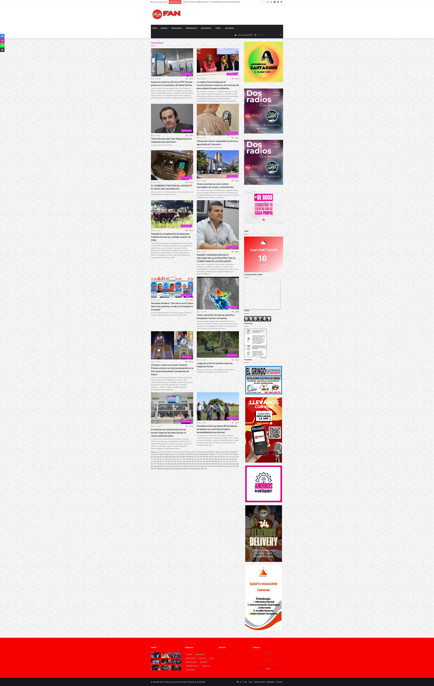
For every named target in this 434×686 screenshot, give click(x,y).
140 (218, 459)
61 (194, 454)
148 (155, 461)
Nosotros (222, 647)
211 (164, 466)
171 (222, 461)
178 (155, 464)
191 (192, 464)
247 (186, 469)
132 (195, 459)
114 (232, 457)
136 (206, 459)
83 (154, 457)
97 (185, 457)
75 (224, 454)
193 (198, 464)
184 (172, 464)
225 (206, 466)
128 (183, 459)
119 (157, 459)
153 (169, 461)
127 (180, 459)
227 (212, 466)
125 (174, 459)
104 (204, 457)
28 (208, 452)
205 (234, 464)
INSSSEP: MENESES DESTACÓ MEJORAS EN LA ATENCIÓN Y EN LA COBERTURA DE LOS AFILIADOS (216, 258)
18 (186, 452)
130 (189, 459)
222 (196, 466)
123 (168, 459)
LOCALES (163, 28)
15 (180, 452)
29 (210, 452)
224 (203, 466)
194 (201, 464)
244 (177, 469)
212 (167, 466)
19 (188, 452)
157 (181, 461)
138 (212, 459)
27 (205, 452)
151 (164, 461)
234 (234, 466)
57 (185, 454)
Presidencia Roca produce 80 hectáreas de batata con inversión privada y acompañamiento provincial (217, 429)
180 (160, 464)
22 (194, 452)
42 (152, 454)
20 (190, 452)
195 (204, 464)
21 (192, 452)
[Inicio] (167, 14)
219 (187, 466)
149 (158, 461)
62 (196, 454)
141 (221, 459)
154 (172, 461)
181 (163, 464)
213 (170, 466)
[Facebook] (2, 36)
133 (198, 459)
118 (154, 459)
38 (230, 452)
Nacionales (206, 28)
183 (169, 464)
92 (174, 457)
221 (193, 466)
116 (237, 457)
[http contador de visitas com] (257, 321)
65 (203, 454)
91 (172, 457)
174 (230, 461)
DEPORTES (203, 662)
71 (216, 454)
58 (187, 454)
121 (163, 459)
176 (235, 461)
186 (178, 464)
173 (227, 461)
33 (219, 452)
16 (182, 452)
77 (229, 454)
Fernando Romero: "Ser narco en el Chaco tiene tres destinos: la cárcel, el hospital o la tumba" (172, 306)
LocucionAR (201, 682)
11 (171, 452)
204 (231, 464)
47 (163, 454)
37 (228, 452)
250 (196, 469)
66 (205, 454)
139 (215, 459)
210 (161, 466)
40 (234, 452)
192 (195, 464)
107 (212, 457)
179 (157, 464)
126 (177, 459)
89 (167, 457)
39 (232, 452)
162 (195, 461)
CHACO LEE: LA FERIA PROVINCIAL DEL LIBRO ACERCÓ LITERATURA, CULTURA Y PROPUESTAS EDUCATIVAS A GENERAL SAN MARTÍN (230, 2)
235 (237, 466)
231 (225, 466)
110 (221, 457)
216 (179, 466)
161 (193, 461)
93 (176, 457)
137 (209, 459)
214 (173, 466)
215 (176, 466)
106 (210, 457)
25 (201, 452)
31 (214, 452)
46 (161, 454)
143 (227, 459)
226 (209, 466)
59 (190, 454)
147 (152, 461)
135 (203, 459)
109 (218, 457)
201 (222, 464)
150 (161, 461)
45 (158, 454)
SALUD (211, 658)
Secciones (229, 28)
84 (156, 457)
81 (237, 454)
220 (190, 466)
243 (174, 469)
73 (220, 454)
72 (218, 454)
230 (222, 466)
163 (198, 461)
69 (212, 454)
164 (201, 461)
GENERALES (206, 666)
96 (183, 457)
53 (176, 454)
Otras (218, 28)
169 (216, 461)
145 (232, 459)
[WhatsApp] (2, 45)
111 (224, 457)
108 (215, 457)
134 (200, 459)
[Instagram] (2, 40)
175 (232, 461)
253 (205, 469)
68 (210, 454)
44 (156, 454)
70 (214, 454)
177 (152, 464)
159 (187, 461)
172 (224, 461)
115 (235, 457)
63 (198, 454)
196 (207, 464)
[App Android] (2, 49)
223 (200, 466)
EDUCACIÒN (190, 670)
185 (175, 464)
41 (236, 452)
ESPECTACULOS (191, 662)
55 (181, 454)
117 (152, 459)
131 (192, 459)
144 (230, 459)
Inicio (154, 28)
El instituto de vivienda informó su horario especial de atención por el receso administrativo (168, 432)
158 (184, 461)
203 (228, 464)
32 (216, 452)
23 (196, 452)
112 (226, 457)
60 (192, 454)
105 (207, 457)
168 (213, 461)
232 (228, 466)
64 (201, 454)
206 (237, 464)
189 (186, 464)
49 (167, 454)
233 (231, 466)
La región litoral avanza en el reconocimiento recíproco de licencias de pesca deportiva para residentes (218, 85)
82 (152, 457)
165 (204, 461)
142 (224, 459)
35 (223, 452)
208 (155, 466)
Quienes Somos (259, 682)
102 (198, 457)
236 (152, 469)
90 (170, 457)
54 (178, 454)
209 (158, 466)
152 (166, 461)
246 (183, 469)
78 (231, 454)
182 (166, 464)
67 (207, 454)
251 (199, 469)
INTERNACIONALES (192, 666)
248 (189, 469)
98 (187, 457)
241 (168, 469)
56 (183, 454)
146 (235, 459)
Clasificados (270, 682)
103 (201, 457)
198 (212, 464)
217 (182, 466)
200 (218, 464)
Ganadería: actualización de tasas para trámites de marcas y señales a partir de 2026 (171, 236)
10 (170, 452)
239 (161, 469)
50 (170, 454)
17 (184, 452)
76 (227, 454)
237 (155, 469)
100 (192, 457)
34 (221, 452)
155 (175, 461)
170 (219, 461)
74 (222, 454)
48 (165, 454)
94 (178, 457)
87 (163, 457)
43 (154, 454)
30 (212, 452)
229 (218, 466)
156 (178, 461)
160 (190, 461)
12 (174, 452)
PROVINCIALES (191, 28)
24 (199, 452)
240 (164, 469)
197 (210, 464)
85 (158, 457)
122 (166, 459)
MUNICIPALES (176, 28)
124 (171, 459)
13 (176, 452)
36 (225, 452)
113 (229, 457)
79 (233, 454)
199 (215, 464)
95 (181, 457)
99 (190, 457)
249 (193, 469)
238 (158, 469)
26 (203, 452)
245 (180, 469)
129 (186, 459)
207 (152, 466)
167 (210, 461)
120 (160, 459)
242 (171, 469)
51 (172, 454)
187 (181, 464)
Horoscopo (263, 357)
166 (207, 461)
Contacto (256, 647)
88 (165, 457)
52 (174, 454)
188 (183, 464)
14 (178, 452)
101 (195, 457)
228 (215, 466)
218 (184, 466)
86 (161, 457)
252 (202, 469)
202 (224, 464)
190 (189, 464)
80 (235, 454)
